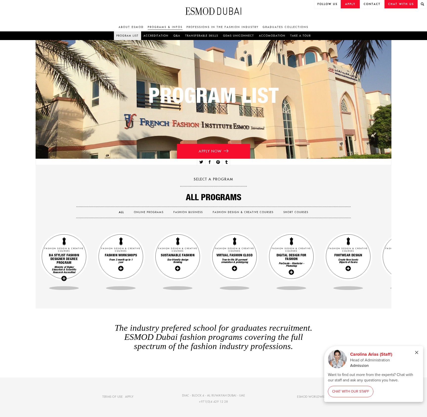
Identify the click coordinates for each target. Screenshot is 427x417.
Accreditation (156, 35)
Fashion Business (188, 212)
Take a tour (300, 35)
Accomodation (272, 35)
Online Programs (149, 212)
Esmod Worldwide (312, 396)
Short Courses (295, 212)
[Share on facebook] (209, 162)
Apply (350, 4)
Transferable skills (201, 35)
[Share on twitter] (201, 162)
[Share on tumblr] (226, 162)
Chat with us (401, 4)
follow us (328, 4)
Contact (372, 4)
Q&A (176, 35)
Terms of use (112, 396)
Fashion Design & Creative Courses (243, 212)
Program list (127, 35)
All (121, 212)
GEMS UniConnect (238, 35)
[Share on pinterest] (217, 162)
